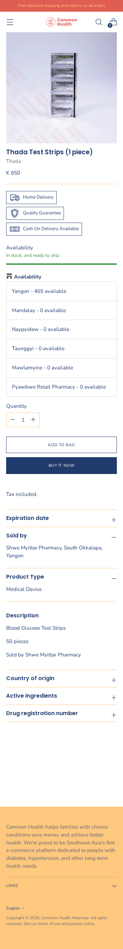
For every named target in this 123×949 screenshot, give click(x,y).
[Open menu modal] (10, 22)
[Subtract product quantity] (33, 420)
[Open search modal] (99, 22)
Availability (27, 276)
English (13, 908)
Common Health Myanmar (65, 918)
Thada (13, 161)
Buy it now (62, 465)
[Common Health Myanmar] (61, 21)
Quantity (16, 406)
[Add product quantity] (12, 420)
